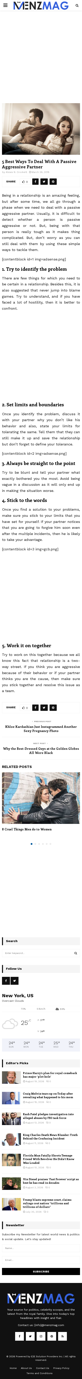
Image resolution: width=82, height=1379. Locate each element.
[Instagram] (41, 1336)
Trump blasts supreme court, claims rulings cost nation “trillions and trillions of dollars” (47, 1203)
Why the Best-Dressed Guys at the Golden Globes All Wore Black (41, 750)
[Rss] (62, 1336)
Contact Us (42, 1368)
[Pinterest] (51, 1336)
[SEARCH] (75, 953)
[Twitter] (30, 1336)
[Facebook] (19, 1336)
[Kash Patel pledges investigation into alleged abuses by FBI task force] (11, 1118)
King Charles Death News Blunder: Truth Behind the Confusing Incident (50, 1136)
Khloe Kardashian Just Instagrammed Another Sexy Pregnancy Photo (41, 728)
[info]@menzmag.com (49, 1325)
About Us (26, 1368)
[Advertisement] (41, 61)
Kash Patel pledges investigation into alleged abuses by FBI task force (48, 1116)
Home (13, 1368)
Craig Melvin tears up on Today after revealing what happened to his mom (48, 1095)
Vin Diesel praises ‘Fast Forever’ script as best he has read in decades (51, 1181)
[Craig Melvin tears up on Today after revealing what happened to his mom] (11, 1098)
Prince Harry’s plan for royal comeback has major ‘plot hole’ (50, 1074)
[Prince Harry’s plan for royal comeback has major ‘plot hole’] (11, 1077)
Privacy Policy (61, 1368)
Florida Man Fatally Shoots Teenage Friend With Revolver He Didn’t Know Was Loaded (48, 1159)
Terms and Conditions (39, 1373)
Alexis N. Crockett (16, 172)
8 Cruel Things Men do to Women (27, 829)
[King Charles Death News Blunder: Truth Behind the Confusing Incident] (11, 1139)
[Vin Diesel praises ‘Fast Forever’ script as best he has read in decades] (11, 1183)
